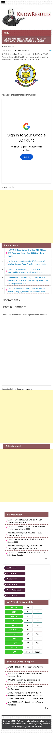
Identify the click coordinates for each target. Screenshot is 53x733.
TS (37, 607)
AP (28, 607)
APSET (28, 652)
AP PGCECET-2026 (14, 590)
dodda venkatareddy (20, 50)
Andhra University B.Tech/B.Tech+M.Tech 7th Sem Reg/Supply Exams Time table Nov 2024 (26, 290)
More (46, 558)
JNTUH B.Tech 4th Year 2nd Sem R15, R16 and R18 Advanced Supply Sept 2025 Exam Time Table (27, 253)
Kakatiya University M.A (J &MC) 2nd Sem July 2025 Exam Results (26, 553)
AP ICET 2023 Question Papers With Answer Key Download (25, 687)
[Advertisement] (26, 216)
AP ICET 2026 (12, 595)
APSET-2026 (11, 573)
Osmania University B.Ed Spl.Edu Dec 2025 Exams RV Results (24, 534)
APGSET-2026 (12, 579)
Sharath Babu (36, 726)
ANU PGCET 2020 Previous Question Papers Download (25, 703)
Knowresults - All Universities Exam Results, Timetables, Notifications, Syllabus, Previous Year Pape (26, 724)
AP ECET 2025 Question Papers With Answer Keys (25, 668)
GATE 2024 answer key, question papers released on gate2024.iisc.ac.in (23, 681)
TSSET (37, 652)
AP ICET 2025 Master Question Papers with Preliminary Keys (24, 674)
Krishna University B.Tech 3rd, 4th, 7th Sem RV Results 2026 (25, 540)
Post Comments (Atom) (22, 389)
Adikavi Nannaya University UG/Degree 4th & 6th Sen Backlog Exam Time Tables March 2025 (27, 262)
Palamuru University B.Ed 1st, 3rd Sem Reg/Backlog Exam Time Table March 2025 (25, 270)
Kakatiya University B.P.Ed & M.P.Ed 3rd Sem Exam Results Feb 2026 (25, 521)
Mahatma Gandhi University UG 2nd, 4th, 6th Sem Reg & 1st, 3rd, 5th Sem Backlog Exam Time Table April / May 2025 (28, 280)
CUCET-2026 (12, 568)
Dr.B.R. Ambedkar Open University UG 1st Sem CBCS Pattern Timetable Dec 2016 (25, 40)
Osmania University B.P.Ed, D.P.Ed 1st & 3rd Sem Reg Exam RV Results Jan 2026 (24, 547)
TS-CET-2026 (12, 584)
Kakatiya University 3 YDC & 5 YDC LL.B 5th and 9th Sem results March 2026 (26, 527)
